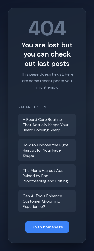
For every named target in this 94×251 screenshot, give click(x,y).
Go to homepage (47, 227)
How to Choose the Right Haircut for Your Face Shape (46, 150)
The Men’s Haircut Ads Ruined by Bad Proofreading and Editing (45, 176)
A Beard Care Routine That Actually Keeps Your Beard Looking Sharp (46, 125)
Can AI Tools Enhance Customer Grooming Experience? (42, 201)
